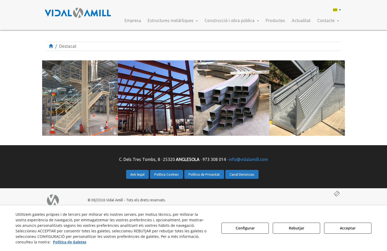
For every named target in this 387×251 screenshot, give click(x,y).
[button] (78, 10)
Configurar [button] (245, 228)
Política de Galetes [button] (69, 241)
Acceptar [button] (348, 228)
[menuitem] (336, 9)
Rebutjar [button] (296, 228)
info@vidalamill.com (248, 159)
